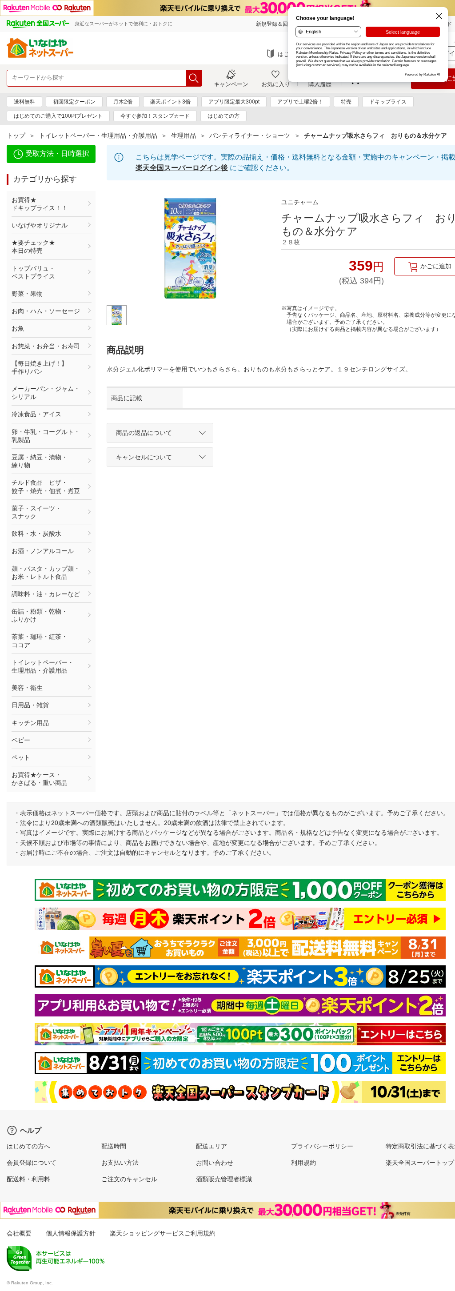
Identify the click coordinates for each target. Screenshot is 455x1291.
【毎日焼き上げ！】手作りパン (40, 367)
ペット (21, 757)
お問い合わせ (214, 1162)
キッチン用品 (30, 722)
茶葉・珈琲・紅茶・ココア (40, 640)
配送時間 (113, 1146)
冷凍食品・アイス (36, 414)
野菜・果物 (27, 293)
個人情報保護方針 (71, 1233)
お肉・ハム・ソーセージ (46, 311)
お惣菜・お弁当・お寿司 (46, 346)
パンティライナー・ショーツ (249, 135)
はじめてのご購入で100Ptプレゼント (58, 116)
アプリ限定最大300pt (233, 102)
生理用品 (183, 135)
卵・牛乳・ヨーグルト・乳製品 (46, 435)
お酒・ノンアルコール (43, 550)
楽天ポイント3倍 (170, 102)
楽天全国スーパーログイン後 (182, 167)
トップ (16, 135)
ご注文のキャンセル (129, 1179)
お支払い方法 (120, 1162)
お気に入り (275, 84)
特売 (346, 102)
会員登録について (31, 1162)
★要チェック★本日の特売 (33, 246)
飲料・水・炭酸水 (36, 533)
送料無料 (24, 102)
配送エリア (211, 1146)
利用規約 (303, 1162)
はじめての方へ (28, 1146)
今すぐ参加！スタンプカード (155, 116)
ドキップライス (388, 102)
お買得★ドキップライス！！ (40, 203)
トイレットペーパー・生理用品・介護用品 (98, 135)
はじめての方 (223, 116)
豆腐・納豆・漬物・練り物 (40, 461)
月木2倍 (122, 102)
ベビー (21, 740)
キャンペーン (231, 84)
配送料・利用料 (28, 1179)
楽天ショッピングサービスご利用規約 (163, 1233)
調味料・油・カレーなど (46, 594)
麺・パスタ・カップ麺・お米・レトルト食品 (46, 572)
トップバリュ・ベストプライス (33, 272)
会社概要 (19, 1233)
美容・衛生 (27, 687)
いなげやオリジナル (40, 225)
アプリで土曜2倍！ (300, 102)
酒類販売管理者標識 (224, 1179)
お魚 (18, 328)
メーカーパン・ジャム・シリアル (46, 392)
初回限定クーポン (74, 102)
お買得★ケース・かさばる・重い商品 (40, 778)
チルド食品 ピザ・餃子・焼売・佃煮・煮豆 (46, 486)
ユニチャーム (300, 202)
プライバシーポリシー (322, 1146)
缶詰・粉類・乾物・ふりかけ (40, 615)
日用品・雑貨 (30, 705)
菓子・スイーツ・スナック (36, 512)
